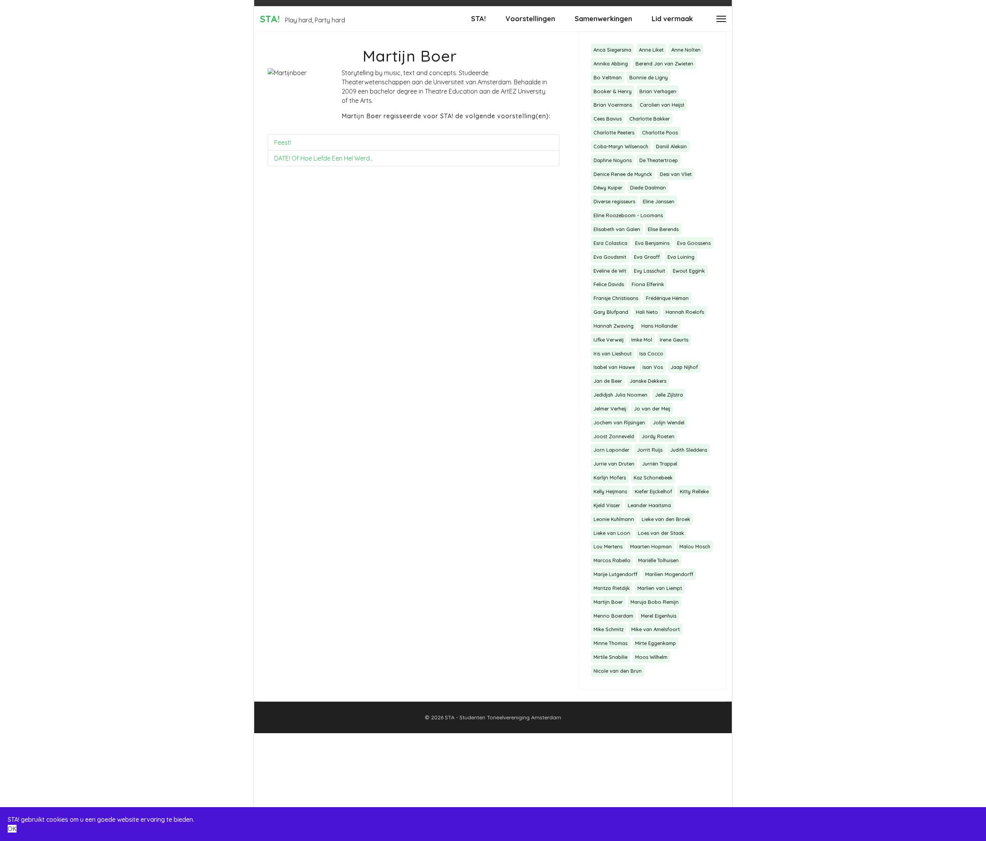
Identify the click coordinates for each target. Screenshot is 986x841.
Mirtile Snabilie (610, 657)
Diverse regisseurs (614, 201)
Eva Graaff (647, 257)
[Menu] (721, 18)
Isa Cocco (651, 353)
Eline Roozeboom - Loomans (628, 215)
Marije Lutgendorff (615, 574)
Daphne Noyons (613, 160)
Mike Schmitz (609, 629)
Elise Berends (663, 229)
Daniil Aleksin (671, 146)
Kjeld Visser (607, 505)
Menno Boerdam (613, 616)
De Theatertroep (658, 160)
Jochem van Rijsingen (619, 422)
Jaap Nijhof (684, 367)
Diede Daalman (648, 187)
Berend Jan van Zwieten (664, 63)
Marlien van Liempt (659, 588)
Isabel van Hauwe (614, 367)
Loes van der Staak (661, 533)
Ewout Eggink (689, 271)
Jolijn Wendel (668, 422)
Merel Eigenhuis (658, 616)
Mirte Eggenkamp (655, 643)
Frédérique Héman (667, 298)
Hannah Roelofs (685, 312)
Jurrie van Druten (614, 464)
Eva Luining (680, 257)
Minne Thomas (610, 643)
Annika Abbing (611, 63)
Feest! (282, 142)
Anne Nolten (686, 50)
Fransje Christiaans (616, 298)
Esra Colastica (610, 243)
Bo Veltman (608, 77)
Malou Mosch (694, 546)
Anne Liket (651, 50)
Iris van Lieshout (613, 353)
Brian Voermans (613, 105)
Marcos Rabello (612, 560)
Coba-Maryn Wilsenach (621, 146)
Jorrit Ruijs (649, 450)
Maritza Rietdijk (612, 588)
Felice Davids (609, 284)
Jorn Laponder (611, 450)
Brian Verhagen (657, 91)
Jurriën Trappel (659, 464)
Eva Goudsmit (610, 257)
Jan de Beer (608, 381)
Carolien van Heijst (662, 105)
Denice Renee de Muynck (623, 174)
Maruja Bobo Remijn (655, 602)
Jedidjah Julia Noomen (620, 395)
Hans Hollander (659, 326)
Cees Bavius (608, 119)
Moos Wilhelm (651, 657)
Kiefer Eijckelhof (653, 491)
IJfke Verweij (609, 340)
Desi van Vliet (676, 174)
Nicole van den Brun (618, 671)
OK (12, 829)
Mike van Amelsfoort (655, 629)
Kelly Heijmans (610, 491)
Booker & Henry (613, 91)
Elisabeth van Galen (617, 229)
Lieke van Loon (612, 533)
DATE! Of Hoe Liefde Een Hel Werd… (323, 158)
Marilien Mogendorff (669, 574)
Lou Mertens (608, 546)
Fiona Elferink (648, 284)
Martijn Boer (608, 602)
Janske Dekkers (648, 381)
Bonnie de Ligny (648, 77)
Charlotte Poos (660, 132)
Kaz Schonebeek (653, 477)
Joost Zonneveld (614, 436)
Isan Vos (652, 367)
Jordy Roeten (658, 436)
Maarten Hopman (651, 546)
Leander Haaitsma (649, 505)
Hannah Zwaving (614, 326)
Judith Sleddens (688, 450)
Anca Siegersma (612, 50)
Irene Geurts (674, 340)
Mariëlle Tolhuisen (658, 560)
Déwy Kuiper (608, 187)
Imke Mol (641, 340)
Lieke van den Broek (666, 519)
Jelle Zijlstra (669, 395)
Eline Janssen (658, 201)
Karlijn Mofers (610, 477)
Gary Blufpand (611, 312)
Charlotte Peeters (614, 132)
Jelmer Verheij (610, 408)
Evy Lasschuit (649, 271)
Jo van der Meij (652, 408)
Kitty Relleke (694, 491)
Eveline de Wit (610, 271)
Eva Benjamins (652, 243)
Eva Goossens (694, 243)
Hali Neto (647, 312)
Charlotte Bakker (649, 119)
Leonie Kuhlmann (614, 519)
